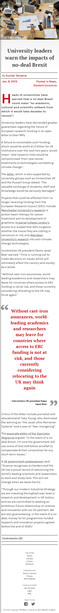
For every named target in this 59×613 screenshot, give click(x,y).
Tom (39, 610)
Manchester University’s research (23, 210)
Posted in (42, 81)
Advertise (29, 564)
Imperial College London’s (32, 222)
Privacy (30, 576)
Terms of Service (29, 573)
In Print (30, 561)
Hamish (45, 610)
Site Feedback (29, 579)
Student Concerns (45, 85)
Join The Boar (29, 588)
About (29, 556)
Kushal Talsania (16, 75)
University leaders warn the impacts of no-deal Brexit (29, 57)
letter (10, 174)
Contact (29, 559)
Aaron (53, 610)
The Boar (22, 610)
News (52, 81)
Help (29, 594)
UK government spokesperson (23, 461)
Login (29, 591)
